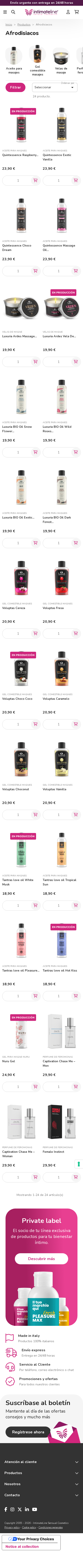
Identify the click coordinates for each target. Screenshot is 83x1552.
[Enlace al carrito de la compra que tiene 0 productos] (76, 12)
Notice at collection (22, 1546)
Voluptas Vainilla (54, 789)
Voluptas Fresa (53, 608)
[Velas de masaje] (61, 55)
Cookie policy (29, 1527)
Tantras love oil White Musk (17, 882)
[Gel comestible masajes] (37, 53)
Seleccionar (55, 87)
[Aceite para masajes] (13, 55)
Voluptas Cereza (13, 608)
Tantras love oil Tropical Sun (59, 882)
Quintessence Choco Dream (16, 248)
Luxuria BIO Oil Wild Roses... (57, 429)
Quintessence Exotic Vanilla (57, 157)
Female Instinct (53, 1152)
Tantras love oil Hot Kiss (60, 971)
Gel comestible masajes (37, 71)
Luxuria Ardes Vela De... (59, 336)
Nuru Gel (8, 1061)
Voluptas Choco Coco (17, 699)
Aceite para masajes (14, 71)
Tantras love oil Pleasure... (20, 971)
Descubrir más (41, 1258)
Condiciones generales (51, 1527)
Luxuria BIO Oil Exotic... (18, 518)
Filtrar (15, 87)
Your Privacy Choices (35, 1539)
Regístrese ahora (28, 1432)
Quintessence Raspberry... (20, 155)
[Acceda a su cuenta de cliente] (68, 12)
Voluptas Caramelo (56, 699)
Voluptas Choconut (15, 789)
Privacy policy (12, 1527)
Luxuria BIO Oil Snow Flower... (17, 429)
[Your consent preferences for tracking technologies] (79, 1164)
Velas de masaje (61, 71)
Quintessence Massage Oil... (59, 248)
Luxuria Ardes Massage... (19, 336)
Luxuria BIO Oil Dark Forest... (57, 520)
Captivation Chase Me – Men (59, 1063)
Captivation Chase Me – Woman (18, 1154)
